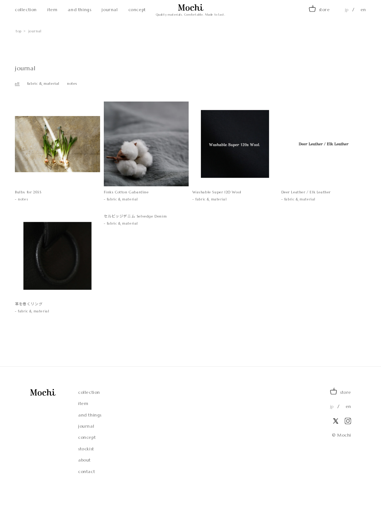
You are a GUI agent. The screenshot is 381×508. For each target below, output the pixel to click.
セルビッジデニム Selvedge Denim (135, 216)
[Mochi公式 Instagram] (348, 421)
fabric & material (43, 83)
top (19, 31)
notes (72, 83)
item (52, 9)
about (84, 460)
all (17, 83)
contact (86, 471)
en (363, 9)
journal (110, 9)
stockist (86, 448)
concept (137, 9)
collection (26, 9)
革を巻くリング (28, 304)
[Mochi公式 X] (335, 421)
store (324, 9)
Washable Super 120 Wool (216, 192)
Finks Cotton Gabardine (126, 192)
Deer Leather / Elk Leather (306, 192)
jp (347, 9)
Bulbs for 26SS (32, 192)
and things (79, 9)
